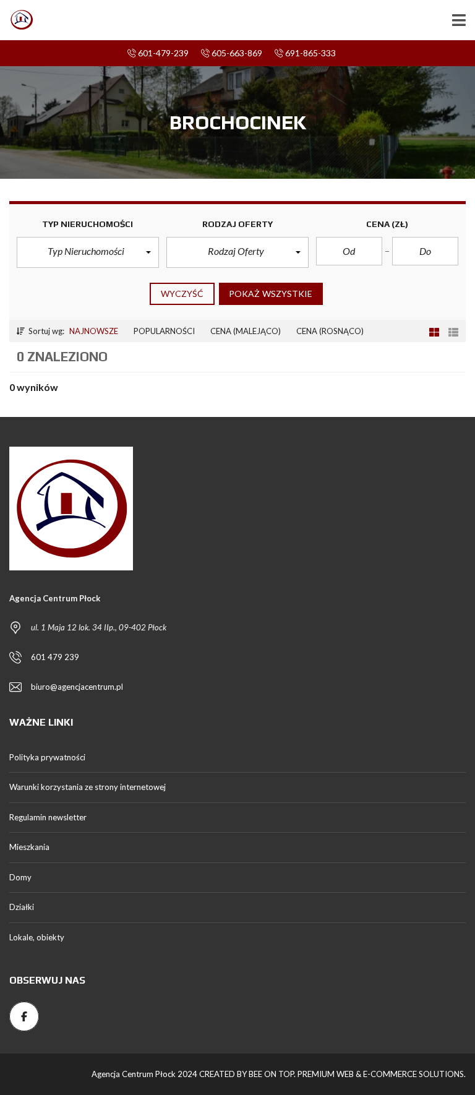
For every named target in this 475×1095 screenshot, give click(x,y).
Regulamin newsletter (48, 817)
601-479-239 (162, 53)
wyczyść (182, 293)
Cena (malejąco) (245, 331)
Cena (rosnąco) (330, 331)
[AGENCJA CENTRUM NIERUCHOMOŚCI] (17, 20)
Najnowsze (93, 331)
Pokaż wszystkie (271, 293)
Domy (20, 877)
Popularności (164, 331)
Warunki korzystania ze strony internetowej (87, 787)
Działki (21, 907)
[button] (88, 252)
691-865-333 (309, 53)
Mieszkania (29, 847)
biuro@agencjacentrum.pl (77, 687)
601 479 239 (55, 657)
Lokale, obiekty (36, 937)
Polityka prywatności (47, 757)
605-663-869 (236, 53)
